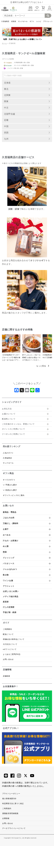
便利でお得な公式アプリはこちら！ (27, 2)
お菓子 (6, 529)
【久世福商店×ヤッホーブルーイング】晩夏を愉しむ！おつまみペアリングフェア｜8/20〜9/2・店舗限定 (11, 357)
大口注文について (10, 644)
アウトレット (48, 21)
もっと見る (42, 366)
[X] (21, 391)
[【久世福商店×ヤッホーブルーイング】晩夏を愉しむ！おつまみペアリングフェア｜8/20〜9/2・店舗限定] (11, 344)
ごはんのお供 (8, 518)
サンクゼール (23, 21)
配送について (8, 634)
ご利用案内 (7, 629)
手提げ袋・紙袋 (9, 612)
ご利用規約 (6, 808)
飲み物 (6, 575)
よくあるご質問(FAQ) (11, 654)
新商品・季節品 (9, 512)
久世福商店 (5, 21)
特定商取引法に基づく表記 (13, 803)
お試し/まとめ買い (11, 591)
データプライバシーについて (13, 828)
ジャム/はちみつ (10, 569)
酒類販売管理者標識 (10, 813)
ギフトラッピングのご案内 (13, 495)
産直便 (13, 21)
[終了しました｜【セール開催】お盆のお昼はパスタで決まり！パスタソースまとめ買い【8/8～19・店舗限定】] (31, 344)
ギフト (32, 21)
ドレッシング (8, 558)
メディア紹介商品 (10, 596)
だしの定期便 (8, 607)
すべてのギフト (9, 480)
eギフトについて (9, 649)
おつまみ (7, 535)
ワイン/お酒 (8, 580)
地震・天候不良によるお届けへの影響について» (22, 39)
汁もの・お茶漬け (10, 541)
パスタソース (8, 563)
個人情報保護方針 (9, 799)
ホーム (4, 43)
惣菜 (5, 552)
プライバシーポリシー (11, 794)
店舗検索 (6, 676)
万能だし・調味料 (10, 523)
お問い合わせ (8, 659)
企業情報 (5, 818)
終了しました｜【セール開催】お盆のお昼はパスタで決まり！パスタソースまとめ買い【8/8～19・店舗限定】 (31, 357)
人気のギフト (8, 453)
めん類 (6, 546)
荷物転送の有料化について (13, 639)
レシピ (38, 21)
